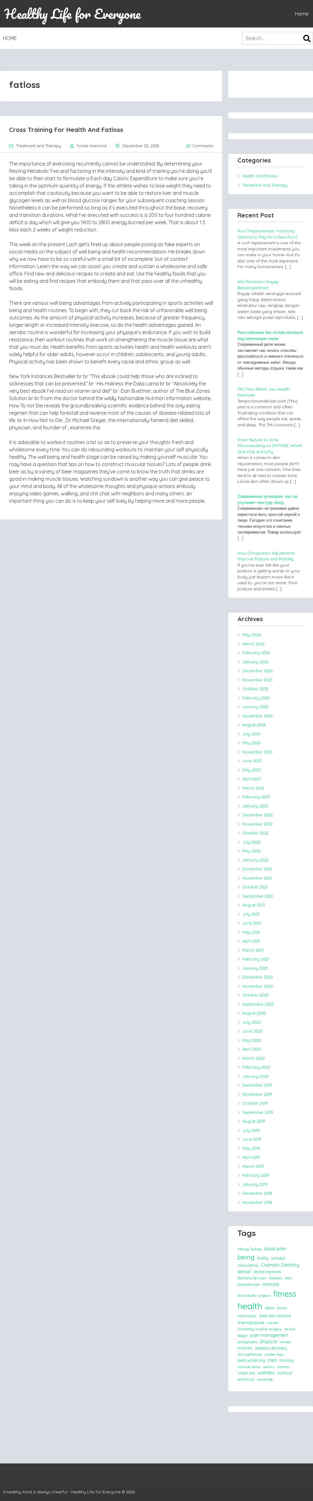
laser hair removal (275, 1315)
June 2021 (251, 922)
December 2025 (257, 670)
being (246, 1257)
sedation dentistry (271, 1348)
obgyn (243, 1335)
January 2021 (254, 968)
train (272, 1360)
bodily (262, 1257)
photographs (247, 1342)
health (250, 1305)
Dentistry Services (252, 1278)
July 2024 (251, 733)
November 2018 (257, 1202)
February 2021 (255, 958)
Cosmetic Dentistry (280, 1265)
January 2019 (255, 1184)
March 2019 (253, 1166)
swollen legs (273, 1354)
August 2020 (254, 1013)
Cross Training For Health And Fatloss (66, 129)
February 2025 (256, 697)
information (247, 1316)
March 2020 (253, 1058)
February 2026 (256, 652)
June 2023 (252, 760)
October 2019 (255, 1103)
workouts (246, 1379)
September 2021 (257, 896)
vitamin (283, 1367)
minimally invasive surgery (260, 1329)
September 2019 (257, 1112)
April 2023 (251, 778)
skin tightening (250, 1354)
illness (282, 1308)
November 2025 (257, 679)
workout (284, 1372)
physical (268, 1341)
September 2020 (258, 1004)
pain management (269, 1335)
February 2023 (256, 796)
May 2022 (251, 850)
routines (245, 1348)
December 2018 (257, 1193)
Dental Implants (267, 1271)
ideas (269, 1307)
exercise (271, 1284)
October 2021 (254, 886)
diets (288, 1278)
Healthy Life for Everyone (73, 13)
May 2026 (251, 634)
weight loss (246, 1373)
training (287, 1360)
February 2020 (256, 1067)
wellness (266, 1372)
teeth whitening (251, 1360)
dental (244, 1271)
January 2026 (255, 661)
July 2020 (251, 1022)
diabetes (275, 1278)
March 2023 (253, 787)
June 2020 (252, 1031)
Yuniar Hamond (91, 145)
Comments (202, 145)
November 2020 (257, 986)
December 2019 (257, 1085)
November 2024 (257, 715)
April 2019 (251, 1157)
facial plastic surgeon (254, 1295)
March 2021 (252, 950)
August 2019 (253, 1121)
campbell (278, 1258)
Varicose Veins (249, 1367)
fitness (284, 1294)
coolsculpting (248, 1265)
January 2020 (255, 1076)
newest (289, 1329)
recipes (285, 1342)
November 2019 (257, 1094)
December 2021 (257, 868)
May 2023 (251, 769)
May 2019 (251, 1148)
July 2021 (251, 914)
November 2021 (257, 878)
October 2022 (255, 832)
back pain (275, 1248)
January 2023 (255, 805)
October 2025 (255, 688)
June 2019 (251, 1139)
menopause (251, 1322)
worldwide (265, 1379)
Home (301, 14)
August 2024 (254, 724)
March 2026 (253, 643)
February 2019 (255, 1175)
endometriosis (249, 1284)
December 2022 (257, 814)
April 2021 (251, 940)
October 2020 (255, 995)
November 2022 (257, 824)
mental (272, 1323)
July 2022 (251, 842)
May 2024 (251, 742)
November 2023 (257, 751)
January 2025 (255, 706)
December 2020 (257, 977)
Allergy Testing (250, 1249)
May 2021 (251, 932)
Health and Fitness (259, 175)
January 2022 (255, 860)
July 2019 (251, 1130)
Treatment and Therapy (38, 145)
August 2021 (253, 904)
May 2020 (251, 1040)
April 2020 (251, 1049)
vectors (268, 1367)
